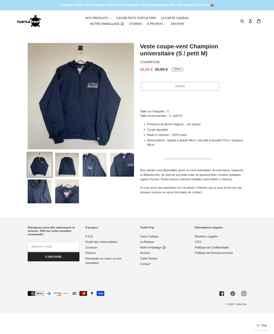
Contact (145, 264)
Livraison (91, 247)
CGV (198, 241)
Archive (145, 253)
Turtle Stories (148, 258)
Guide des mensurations (101, 241)
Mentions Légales (206, 236)
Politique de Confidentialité (212, 247)
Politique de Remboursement (214, 253)
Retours (90, 253)
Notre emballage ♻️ (153, 247)
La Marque (147, 241)
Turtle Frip (240, 304)
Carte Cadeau (149, 236)
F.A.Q (89, 236)
